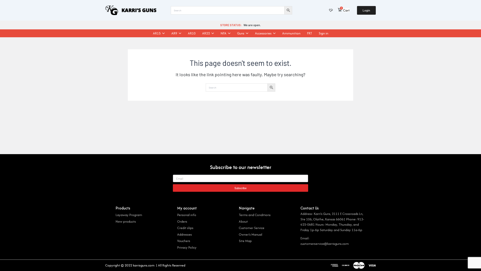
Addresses (184, 234)
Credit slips (185, 227)
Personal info (186, 214)
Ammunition (291, 33)
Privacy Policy (187, 247)
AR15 (157, 33)
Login (366, 10)
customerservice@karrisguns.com (324, 243)
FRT (309, 33)
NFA (223, 33)
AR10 (192, 33)
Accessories (263, 33)
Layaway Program (129, 214)
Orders (182, 221)
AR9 (174, 33)
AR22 (206, 33)
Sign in (323, 33)
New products (126, 221)
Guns (240, 33)
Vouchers (183, 240)
